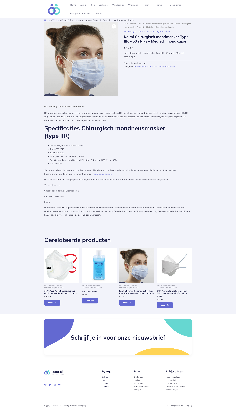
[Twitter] (50, 385)
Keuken (145, 5)
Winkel (83, 5)
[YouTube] (59, 385)
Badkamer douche (142, 386)
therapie (137, 390)
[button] (114, 26)
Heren (104, 380)
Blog (92, 5)
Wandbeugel (118, 5)
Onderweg (133, 5)
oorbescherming (173, 383)
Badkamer (103, 5)
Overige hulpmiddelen (80, 13)
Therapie (159, 5)
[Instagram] (55, 385)
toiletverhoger (172, 390)
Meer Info (52, 302)
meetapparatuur (173, 377)
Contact (99, 13)
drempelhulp (171, 380)
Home (73, 5)
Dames (105, 383)
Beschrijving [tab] (50, 106)
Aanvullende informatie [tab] (71, 106)
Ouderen (106, 386)
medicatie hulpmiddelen (176, 386)
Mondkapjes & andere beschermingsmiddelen (152, 24)
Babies (105, 377)
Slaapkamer (175, 5)
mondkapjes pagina (102, 174)
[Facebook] (45, 385)
